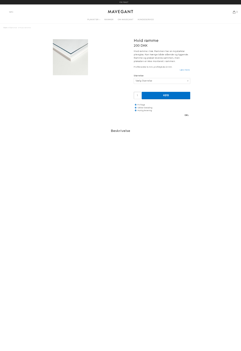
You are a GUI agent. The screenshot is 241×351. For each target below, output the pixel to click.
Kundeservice (146, 19)
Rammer (109, 19)
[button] (236, 12)
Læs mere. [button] (185, 70)
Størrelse (139, 75)
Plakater (93, 19)
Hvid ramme (25, 28)
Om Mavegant (126, 19)
